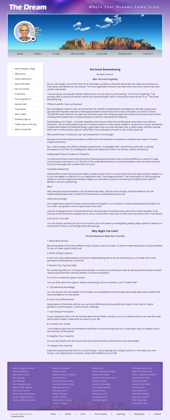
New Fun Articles (22, 89)
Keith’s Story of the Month (24, 393)
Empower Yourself (140, 397)
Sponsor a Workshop (101, 384)
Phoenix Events (98, 390)
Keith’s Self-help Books (142, 371)
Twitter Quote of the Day (26, 124)
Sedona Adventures (23, 79)
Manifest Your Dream (141, 384)
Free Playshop (19, 381)
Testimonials (20, 109)
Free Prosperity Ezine (22, 384)
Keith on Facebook (23, 129)
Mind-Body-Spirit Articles (63, 381)
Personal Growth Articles (63, 384)
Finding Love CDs (99, 393)
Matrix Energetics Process (24, 368)
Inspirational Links (140, 403)
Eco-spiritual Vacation (101, 387)
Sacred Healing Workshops (103, 371)
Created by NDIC (17, 416)
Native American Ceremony (64, 374)
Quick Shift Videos (22, 84)
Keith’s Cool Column (21, 390)
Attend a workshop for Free (104, 378)
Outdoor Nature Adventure (24, 400)
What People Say (139, 400)
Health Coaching (59, 397)
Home (20, 53)
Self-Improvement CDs (142, 368)
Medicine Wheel (59, 371)
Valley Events (20, 73)
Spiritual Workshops (100, 374)
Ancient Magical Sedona (23, 397)
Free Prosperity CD (23, 99)
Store (56, 53)
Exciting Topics (138, 387)
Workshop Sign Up (23, 119)
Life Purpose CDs (99, 397)
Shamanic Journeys (60, 368)
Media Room (97, 368)
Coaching (101, 53)
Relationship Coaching (61, 400)
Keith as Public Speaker (23, 387)
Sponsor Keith (21, 104)
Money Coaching (59, 393)
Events (38, 53)
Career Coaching (59, 403)
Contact (148, 53)
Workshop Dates (99, 381)
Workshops (125, 53)
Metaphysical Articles (61, 387)
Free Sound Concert (21, 374)
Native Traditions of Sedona (144, 374)
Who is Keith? (20, 114)
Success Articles (59, 378)
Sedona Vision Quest (141, 378)
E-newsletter (20, 94)
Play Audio (33, 38)
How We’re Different (141, 393)
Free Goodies (78, 53)
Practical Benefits (139, 381)
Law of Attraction (139, 390)
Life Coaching (18, 378)
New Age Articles (59, 390)
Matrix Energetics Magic (25, 68)
